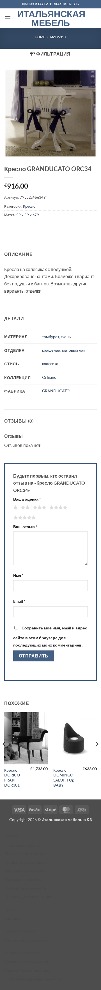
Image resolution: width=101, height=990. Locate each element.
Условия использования (26, 961)
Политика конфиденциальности (33, 979)
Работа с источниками (24, 853)
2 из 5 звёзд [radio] (24, 507)
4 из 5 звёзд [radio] (57, 507)
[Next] (96, 755)
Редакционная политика (26, 940)
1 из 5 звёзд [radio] (15, 507)
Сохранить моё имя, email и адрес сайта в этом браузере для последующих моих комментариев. (50, 636)
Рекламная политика (23, 879)
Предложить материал (25, 862)
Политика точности (21, 845)
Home (40, 37)
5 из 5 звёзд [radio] (24, 517)
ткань (66, 336)
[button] (7, 18)
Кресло (29, 206)
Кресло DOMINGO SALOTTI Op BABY (63, 777)
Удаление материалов (24, 870)
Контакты (12, 918)
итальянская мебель (57, 4)
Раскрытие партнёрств (25, 888)
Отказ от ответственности (27, 970)
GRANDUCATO (56, 390)
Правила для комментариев (30, 896)
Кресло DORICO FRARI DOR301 (12, 777)
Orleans (49, 377)
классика (50, 363)
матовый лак (73, 350)
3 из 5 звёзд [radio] (38, 507)
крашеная (51, 350)
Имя (18, 575)
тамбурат (50, 336)
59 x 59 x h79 (27, 215)
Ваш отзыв (25, 526)
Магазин (58, 37)
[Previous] (4, 755)
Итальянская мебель (50, 18)
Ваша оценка (27, 499)
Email (19, 601)
